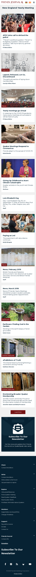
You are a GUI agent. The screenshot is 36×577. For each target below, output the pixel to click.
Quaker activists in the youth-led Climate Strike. (18, 186)
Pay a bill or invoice (7, 524)
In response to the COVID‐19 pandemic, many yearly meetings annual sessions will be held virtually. (17, 115)
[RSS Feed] (17, 564)
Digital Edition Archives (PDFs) (10, 512)
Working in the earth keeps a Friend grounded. (16, 329)
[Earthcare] (18, 312)
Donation (4, 543)
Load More (18, 412)
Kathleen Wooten (8, 367)
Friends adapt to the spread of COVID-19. (18, 151)
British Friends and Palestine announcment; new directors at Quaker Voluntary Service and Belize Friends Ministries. (17, 274)
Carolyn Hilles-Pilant (9, 83)
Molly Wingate (7, 242)
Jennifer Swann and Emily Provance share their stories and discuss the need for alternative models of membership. (17, 400)
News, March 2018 (11, 289)
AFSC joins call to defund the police (15, 36)
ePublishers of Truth (12, 360)
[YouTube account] (30, 564)
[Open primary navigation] (33, 2)
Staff (4, 208)
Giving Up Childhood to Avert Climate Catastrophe (15, 182)
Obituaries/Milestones (7, 492)
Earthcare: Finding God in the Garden (16, 325)
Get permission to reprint (8, 482)
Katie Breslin (7, 153)
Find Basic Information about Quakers (12, 502)
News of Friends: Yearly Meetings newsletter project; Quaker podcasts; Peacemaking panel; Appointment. (16, 293)
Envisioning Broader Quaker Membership (15, 395)
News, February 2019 (12, 270)
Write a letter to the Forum (9, 480)
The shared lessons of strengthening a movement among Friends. (17, 363)
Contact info (5, 539)
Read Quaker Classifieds (8, 497)
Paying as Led (9, 236)
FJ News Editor (7, 47)
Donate (3, 526)
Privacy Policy (18, 573)
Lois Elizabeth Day (11, 198)
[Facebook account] (5, 564)
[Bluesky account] (23, 564)
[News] (18, 23)
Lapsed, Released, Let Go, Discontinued (14, 76)
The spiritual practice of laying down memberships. (16, 80)
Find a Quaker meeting (8, 494)
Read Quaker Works (7, 499)
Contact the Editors (7, 467)
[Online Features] (18, 347)
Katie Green (6, 333)
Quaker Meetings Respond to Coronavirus (16, 147)
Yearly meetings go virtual (14, 111)
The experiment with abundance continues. (15, 239)
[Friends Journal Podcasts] (11, 564)
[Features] (18, 62)
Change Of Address (7, 514)
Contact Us (4, 529)
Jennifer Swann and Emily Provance (14, 404)
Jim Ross (5, 189)
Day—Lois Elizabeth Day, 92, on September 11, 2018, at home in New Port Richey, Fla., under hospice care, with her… (18, 203)
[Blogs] (18, 134)
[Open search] (22, 2)
